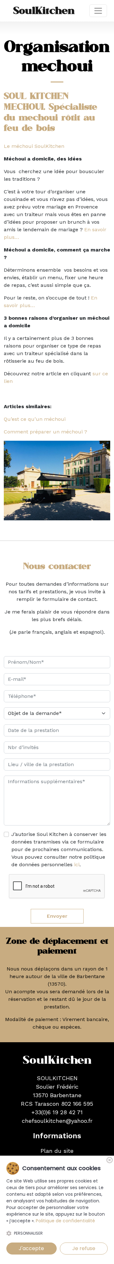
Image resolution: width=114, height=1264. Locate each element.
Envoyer (57, 916)
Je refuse (83, 1248)
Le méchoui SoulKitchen (34, 146)
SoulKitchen (44, 10)
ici (76, 865)
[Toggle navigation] (98, 10)
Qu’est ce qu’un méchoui (35, 419)
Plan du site (57, 1150)
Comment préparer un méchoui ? (45, 432)
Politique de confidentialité (65, 1221)
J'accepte (31, 1248)
